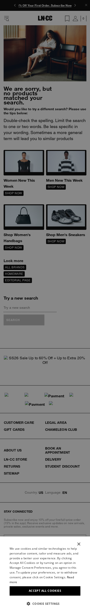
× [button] (78, 544)
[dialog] (45, 574)
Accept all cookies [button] (45, 591)
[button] (45, 603)
